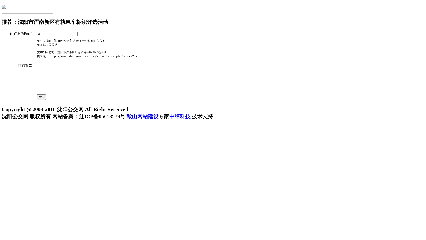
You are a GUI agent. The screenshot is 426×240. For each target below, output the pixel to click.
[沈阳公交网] (27, 11)
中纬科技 (180, 116)
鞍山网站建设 (143, 116)
